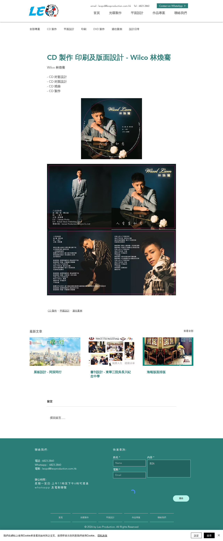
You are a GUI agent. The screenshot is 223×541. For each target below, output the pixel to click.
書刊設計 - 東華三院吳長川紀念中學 (110, 374)
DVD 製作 (99, 29)
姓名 (115, 457)
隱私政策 (102, 535)
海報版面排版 (156, 372)
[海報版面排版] (168, 351)
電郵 (115, 469)
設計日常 (134, 29)
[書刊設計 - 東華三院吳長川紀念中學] (111, 351)
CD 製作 (52, 29)
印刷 (83, 29)
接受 (209, 535)
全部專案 (35, 29)
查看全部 (188, 330)
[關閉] (219, 535)
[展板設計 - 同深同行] (55, 351)
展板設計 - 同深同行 (48, 372)
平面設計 (69, 29)
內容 (149, 457)
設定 (196, 535)
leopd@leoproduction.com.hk (114, 5)
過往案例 (117, 29)
